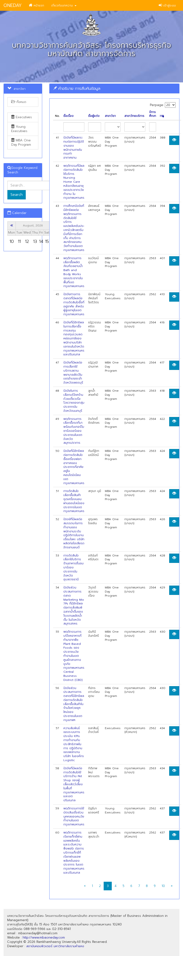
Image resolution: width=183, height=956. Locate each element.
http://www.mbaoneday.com (44, 937)
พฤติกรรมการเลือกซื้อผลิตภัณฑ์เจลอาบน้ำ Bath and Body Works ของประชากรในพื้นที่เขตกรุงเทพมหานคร (73, 272)
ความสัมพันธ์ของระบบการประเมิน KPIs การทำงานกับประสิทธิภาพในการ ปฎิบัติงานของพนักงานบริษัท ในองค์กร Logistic (73, 744)
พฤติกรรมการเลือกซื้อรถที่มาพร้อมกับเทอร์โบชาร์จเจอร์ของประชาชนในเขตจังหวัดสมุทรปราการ (73, 431)
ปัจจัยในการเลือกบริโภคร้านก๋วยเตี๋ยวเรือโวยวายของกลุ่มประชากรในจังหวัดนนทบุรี (73, 401)
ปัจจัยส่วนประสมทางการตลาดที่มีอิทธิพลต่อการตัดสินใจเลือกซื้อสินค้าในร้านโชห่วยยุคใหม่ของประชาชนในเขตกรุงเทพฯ (73, 704)
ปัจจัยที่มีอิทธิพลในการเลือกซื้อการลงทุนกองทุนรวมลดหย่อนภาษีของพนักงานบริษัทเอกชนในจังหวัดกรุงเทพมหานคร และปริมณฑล (73, 338)
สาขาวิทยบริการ (134, 116)
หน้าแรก (38, 5)
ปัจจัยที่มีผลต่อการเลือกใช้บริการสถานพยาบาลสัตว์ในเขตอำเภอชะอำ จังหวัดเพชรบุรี (73, 372)
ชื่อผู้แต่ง (94, 116)
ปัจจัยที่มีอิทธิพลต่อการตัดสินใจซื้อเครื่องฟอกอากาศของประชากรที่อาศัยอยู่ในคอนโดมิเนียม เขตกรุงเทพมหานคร (73, 467)
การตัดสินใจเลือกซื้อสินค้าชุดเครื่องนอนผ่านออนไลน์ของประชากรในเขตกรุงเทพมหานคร (73, 501)
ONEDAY (13, 5)
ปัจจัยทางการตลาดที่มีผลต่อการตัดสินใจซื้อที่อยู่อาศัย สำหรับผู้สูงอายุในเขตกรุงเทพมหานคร (73, 304)
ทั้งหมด (20, 102)
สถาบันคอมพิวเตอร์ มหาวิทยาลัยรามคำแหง (55, 946)
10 (163, 886)
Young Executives (19, 128)
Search (16, 194)
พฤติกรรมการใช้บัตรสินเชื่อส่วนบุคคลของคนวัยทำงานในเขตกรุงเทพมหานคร (73, 816)
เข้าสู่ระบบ (169, 5)
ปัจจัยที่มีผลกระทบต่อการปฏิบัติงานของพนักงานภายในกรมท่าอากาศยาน (73, 147)
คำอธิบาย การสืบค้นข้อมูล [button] (78, 88)
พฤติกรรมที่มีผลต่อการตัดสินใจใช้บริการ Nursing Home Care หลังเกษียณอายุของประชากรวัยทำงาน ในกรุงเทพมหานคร (73, 182)
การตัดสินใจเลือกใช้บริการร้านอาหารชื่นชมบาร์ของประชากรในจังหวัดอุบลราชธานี (73, 567)
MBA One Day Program (21, 142)
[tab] (114, 88)
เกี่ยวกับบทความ (62, 5)
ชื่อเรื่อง (68, 116)
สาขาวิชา (110, 116)
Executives (23, 117)
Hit (162, 116)
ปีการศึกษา (152, 114)
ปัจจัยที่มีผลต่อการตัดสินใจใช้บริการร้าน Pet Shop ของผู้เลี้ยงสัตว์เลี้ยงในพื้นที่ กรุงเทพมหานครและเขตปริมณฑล (73, 784)
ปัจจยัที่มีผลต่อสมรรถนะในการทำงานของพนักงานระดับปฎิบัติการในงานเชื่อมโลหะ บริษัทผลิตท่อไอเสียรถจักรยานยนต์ (73, 533)
